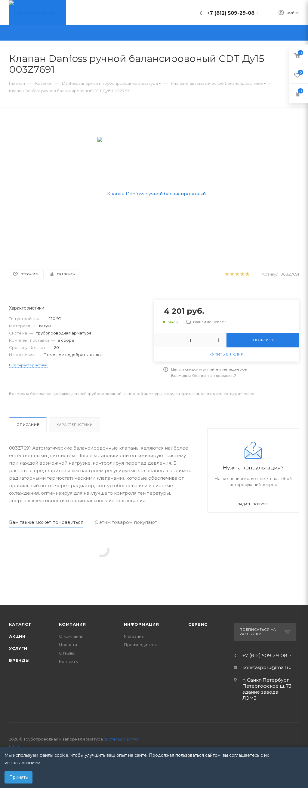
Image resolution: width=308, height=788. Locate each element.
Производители (140, 644)
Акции (17, 636)
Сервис (198, 624)
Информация (141, 624)
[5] (247, 274)
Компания (72, 624)
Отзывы (67, 653)
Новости (68, 644)
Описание (28, 425)
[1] (226, 274)
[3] (236, 274)
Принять (18, 777)
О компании (71, 636)
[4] (242, 274)
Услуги (18, 648)
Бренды (19, 660)
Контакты (69, 661)
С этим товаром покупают (126, 522)
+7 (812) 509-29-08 (230, 13)
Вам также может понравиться (46, 522)
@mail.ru (281, 667)
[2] (231, 274)
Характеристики (75, 425)
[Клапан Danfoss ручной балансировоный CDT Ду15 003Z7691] (154, 193)
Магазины (134, 636)
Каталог (20, 624)
